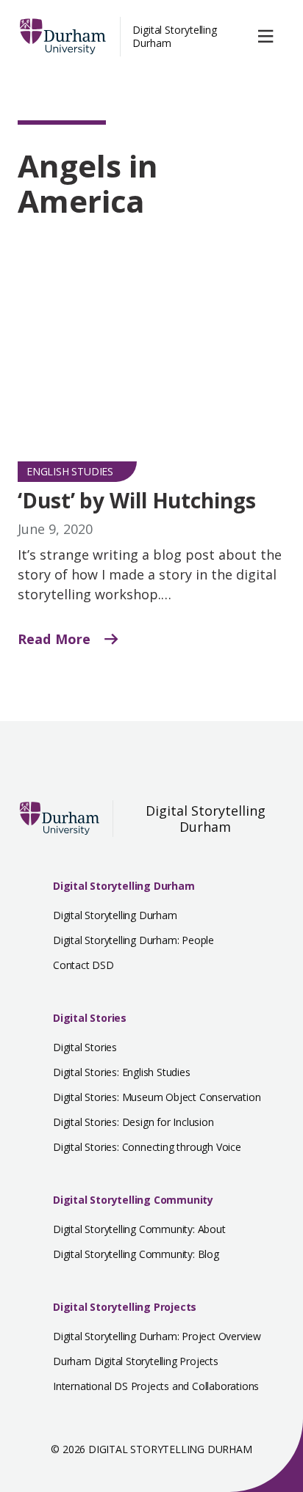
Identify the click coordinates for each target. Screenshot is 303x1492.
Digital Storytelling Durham (174, 36)
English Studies (69, 471)
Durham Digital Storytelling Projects (135, 1361)
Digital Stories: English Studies (121, 1072)
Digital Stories (89, 1018)
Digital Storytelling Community (133, 1200)
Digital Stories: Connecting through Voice (147, 1147)
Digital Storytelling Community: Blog (136, 1254)
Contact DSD (83, 965)
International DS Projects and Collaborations (156, 1386)
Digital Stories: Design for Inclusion (133, 1122)
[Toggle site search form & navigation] (268, 36)
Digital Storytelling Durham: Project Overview (157, 1336)
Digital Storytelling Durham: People (133, 940)
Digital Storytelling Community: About (139, 1229)
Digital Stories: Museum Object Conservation (156, 1097)
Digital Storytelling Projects (124, 1307)
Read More (56, 639)
